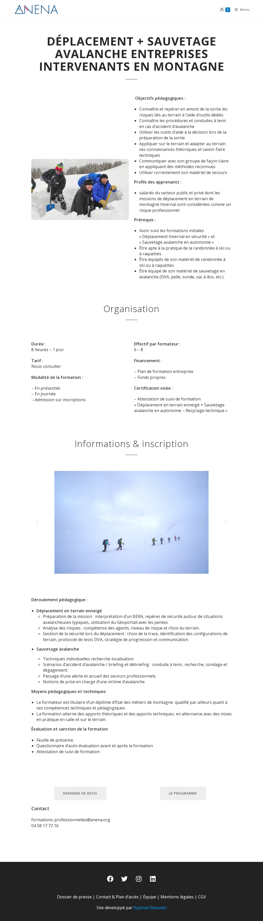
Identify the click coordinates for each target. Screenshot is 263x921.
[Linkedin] (152, 878)
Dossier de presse (74, 897)
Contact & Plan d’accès (117, 897)
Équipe (149, 897)
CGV (202, 897)
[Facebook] (110, 878)
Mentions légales (177, 897)
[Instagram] (138, 878)
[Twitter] (124, 878)
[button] (37, 522)
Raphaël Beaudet (150, 907)
